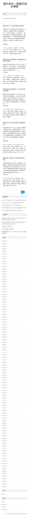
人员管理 (8, 111)
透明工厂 (20, 53)
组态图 (11, 53)
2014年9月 (4, 468)
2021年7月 (4, 395)
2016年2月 (4, 448)
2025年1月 (4, 289)
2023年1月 (4, 349)
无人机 (7, 81)
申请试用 (10, 226)
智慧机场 (21, 81)
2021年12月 (4, 382)
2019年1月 (4, 433)
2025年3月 (4, 284)
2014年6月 (4, 476)
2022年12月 (4, 352)
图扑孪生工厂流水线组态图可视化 (13, 26)
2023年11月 (4, 324)
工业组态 (14, 148)
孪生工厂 (20, 49)
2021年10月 (4, 387)
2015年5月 (4, 450)
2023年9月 (4, 329)
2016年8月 (4, 445)
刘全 (3, 222)
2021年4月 (4, 402)
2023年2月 (4, 347)
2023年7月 (4, 334)
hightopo (22, 47)
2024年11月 (4, 294)
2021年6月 (4, 397)
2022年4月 (4, 372)
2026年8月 (4, 241)
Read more (5, 44)
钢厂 (23, 152)
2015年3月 (4, 453)
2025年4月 (4, 281)
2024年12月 (4, 291)
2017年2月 (4, 440)
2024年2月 (4, 316)
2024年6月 (4, 306)
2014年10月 (4, 466)
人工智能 (21, 77)
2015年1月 (4, 458)
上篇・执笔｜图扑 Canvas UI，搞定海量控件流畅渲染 (13, 200)
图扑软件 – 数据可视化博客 (15, 5)
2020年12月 (4, 412)
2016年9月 (4, 443)
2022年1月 (4, 380)
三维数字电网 (16, 77)
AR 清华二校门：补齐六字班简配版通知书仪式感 (12, 202)
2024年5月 (4, 309)
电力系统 (21, 150)
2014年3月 (4, 483)
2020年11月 (4, 415)
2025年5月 (4, 279)
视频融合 (9, 116)
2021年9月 (4, 390)
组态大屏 (15, 53)
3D (18, 47)
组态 (7, 152)
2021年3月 (4, 405)
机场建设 (13, 83)
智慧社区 (22, 114)
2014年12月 (4, 460)
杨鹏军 (3, 229)
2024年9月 (4, 299)
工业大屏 (9, 148)
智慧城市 (16, 81)
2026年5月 (4, 248)
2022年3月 (4, 375)
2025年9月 (4, 268)
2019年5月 (4, 425)
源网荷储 (14, 183)
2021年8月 (4, 392)
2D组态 (15, 47)
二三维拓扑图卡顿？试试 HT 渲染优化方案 (11, 205)
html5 (9, 47)
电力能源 (18, 183)
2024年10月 (4, 296)
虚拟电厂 (12, 185)
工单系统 (9, 113)
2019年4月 (4, 428)
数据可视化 (17, 181)
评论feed (4, 507)
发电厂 (10, 179)
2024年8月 (4, 301)
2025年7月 (4, 274)
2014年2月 (4, 486)
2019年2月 (4, 430)
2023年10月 (4, 327)
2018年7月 (4, 438)
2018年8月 (4, 435)
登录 (3, 501)
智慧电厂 (9, 183)
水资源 (16, 150)
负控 (15, 185)
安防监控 (21, 111)
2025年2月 (4, 286)
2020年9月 (4, 420)
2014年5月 (4, 478)
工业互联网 (13, 79)
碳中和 (22, 183)
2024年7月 (4, 304)
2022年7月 (4, 364)
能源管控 (11, 152)
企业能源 (8, 146)
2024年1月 (4, 319)
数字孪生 (12, 51)
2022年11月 (4, 354)
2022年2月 (4, 377)
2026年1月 (4, 258)
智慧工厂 (7, 53)
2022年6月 (4, 367)
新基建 (20, 51)
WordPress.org (5, 509)
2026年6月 (4, 246)
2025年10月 (4, 266)
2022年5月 (4, 369)
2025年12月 (4, 261)
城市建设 (15, 49)
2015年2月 (4, 455)
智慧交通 (12, 81)
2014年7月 (4, 473)
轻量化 (14, 152)
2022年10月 (4, 357)
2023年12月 (4, 321)
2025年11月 (4, 263)
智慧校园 (13, 114)
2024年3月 (4, 314)
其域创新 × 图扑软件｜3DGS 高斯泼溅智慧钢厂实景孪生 (14, 207)
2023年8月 (4, 332)
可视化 (10, 49)
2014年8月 (4, 471)
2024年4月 (4, 311)
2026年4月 (4, 251)
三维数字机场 (9, 77)
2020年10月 (4, 418)
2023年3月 (4, 344)
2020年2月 (4, 423)
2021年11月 (4, 385)
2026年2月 (4, 256)
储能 (7, 179)
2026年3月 (4, 253)
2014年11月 (4, 463)
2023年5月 (4, 339)
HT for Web (5, 49)
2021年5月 (4, 400)
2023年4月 (4, 342)
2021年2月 (4, 407)
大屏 (22, 179)
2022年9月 (4, 359)
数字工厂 (16, 51)
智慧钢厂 (13, 150)
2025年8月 (4, 271)
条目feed (4, 504)
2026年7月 (4, 243)
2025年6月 (4, 276)
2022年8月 (4, 362)
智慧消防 (17, 114)
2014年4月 (4, 481)
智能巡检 (8, 83)
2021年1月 (4, 410)
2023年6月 (4, 337)
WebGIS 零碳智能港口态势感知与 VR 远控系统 (12, 210)
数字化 (7, 51)
